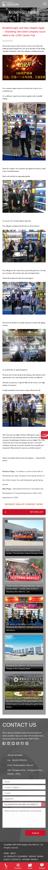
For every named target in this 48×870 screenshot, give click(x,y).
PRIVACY (34, 859)
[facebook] (4, 744)
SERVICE (32, 856)
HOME (6, 853)
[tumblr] (18, 744)
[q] (27, 744)
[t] (14, 744)
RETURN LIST (36, 512)
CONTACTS (16, 859)
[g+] (23, 744)
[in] (9, 744)
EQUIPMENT (23, 856)
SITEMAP (26, 859)
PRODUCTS (12, 856)
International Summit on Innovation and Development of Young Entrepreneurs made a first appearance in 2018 (22, 493)
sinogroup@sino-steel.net (23, 765)
